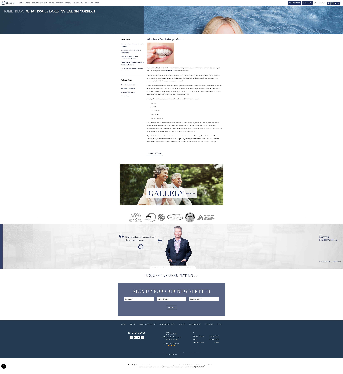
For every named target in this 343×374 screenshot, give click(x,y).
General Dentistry (56, 3)
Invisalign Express (126, 96)
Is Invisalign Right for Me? (128, 92)
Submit (171, 307)
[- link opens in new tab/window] (190, 217)
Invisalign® (169, 70)
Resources (89, 3)
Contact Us (307, 3)
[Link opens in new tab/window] (135, 217)
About (27, 3)
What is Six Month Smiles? (128, 84)
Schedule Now (294, 3)
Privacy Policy (171, 354)
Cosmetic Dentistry (39, 3)
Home (21, 3)
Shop (97, 3)
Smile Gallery (78, 3)
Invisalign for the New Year (128, 88)
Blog (19, 11)
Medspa (68, 3)
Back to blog (154, 153)
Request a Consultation (169, 276)
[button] (3, 366)
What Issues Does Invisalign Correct (60, 11)
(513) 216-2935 (319, 3)
